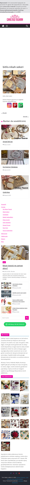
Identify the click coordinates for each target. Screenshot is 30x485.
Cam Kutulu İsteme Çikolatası (17, 284)
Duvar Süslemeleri (7, 230)
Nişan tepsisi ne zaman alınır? (13, 267)
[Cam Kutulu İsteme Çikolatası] (6, 285)
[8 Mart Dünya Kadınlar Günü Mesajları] (6, 310)
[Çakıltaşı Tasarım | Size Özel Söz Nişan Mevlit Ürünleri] (3, 26)
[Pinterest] (15, 105)
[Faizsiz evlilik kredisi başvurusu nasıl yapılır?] (6, 301)
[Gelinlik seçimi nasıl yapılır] (6, 293)
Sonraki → (26, 116)
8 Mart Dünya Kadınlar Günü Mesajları (19, 308)
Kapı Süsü (5, 228)
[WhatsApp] (20, 105)
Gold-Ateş (6, 192)
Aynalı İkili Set (8, 142)
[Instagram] (9, 105)
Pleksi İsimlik (6, 220)
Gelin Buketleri (7, 222)
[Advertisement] (15, 43)
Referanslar (4, 233)
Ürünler (3, 207)
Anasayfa (3, 204)
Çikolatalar (5, 214)
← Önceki (4, 113)
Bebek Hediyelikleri (8, 217)
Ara (27, 318)
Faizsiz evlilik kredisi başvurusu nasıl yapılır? (18, 300)
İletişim (3, 239)
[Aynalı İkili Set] (15, 125)
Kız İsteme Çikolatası (10, 167)
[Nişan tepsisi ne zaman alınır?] (15, 252)
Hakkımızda (4, 236)
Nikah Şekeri (6, 212)
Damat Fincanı (6, 225)
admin (13, 271)
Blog (2, 241)
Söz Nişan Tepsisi (7, 209)
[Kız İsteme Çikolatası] (15, 151)
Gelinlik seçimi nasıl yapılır (19, 293)
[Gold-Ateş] (15, 176)
